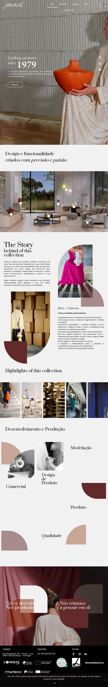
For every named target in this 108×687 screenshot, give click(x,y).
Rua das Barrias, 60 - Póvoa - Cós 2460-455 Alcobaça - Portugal (18, 654)
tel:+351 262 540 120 (46, 653)
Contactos (69, 10)
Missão (75, 4)
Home (51, 4)
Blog (86, 4)
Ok (54, 683)
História (63, 4)
